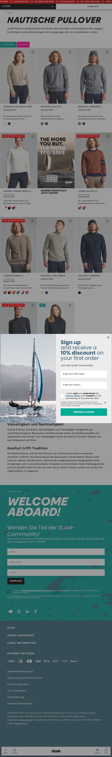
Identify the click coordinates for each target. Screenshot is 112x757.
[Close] (108, 337)
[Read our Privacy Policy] (105, 402)
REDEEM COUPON (84, 412)
